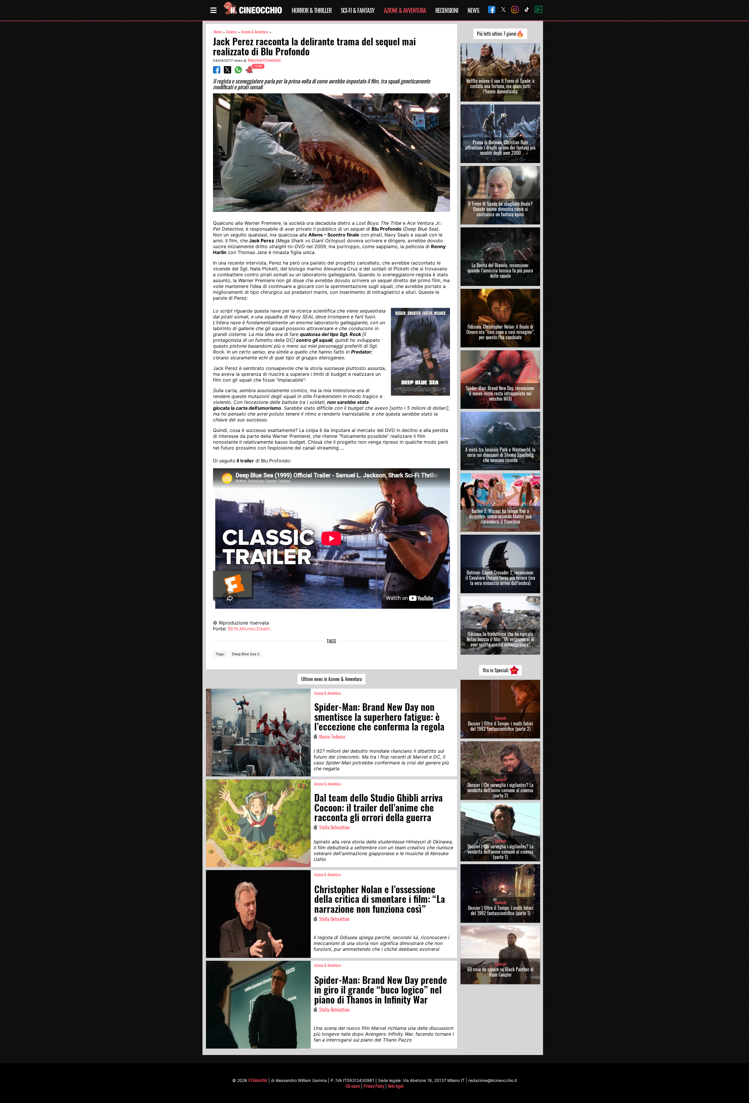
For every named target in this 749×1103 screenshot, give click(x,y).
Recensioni (446, 10)
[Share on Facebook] (216, 72)
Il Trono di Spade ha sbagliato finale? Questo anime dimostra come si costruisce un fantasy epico (500, 209)
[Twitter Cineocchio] (501, 10)
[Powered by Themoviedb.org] (536, 10)
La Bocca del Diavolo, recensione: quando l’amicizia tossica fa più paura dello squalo (500, 270)
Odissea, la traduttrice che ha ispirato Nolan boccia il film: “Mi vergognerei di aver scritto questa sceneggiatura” (500, 639)
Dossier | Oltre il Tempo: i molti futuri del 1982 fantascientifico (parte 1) (500, 910)
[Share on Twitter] (227, 72)
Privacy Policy (374, 1086)
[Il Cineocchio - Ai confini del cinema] (252, 10)
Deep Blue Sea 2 (245, 654)
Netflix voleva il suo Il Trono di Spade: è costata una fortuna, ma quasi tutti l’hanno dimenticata (500, 86)
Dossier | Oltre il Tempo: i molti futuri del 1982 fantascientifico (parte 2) (500, 726)
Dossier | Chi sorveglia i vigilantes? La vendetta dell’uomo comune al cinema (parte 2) (500, 790)
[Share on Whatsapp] (238, 72)
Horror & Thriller (311, 10)
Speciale (500, 718)
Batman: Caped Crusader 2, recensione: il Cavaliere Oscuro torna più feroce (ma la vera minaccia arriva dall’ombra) (500, 577)
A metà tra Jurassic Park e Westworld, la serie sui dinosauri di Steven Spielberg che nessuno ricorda (500, 455)
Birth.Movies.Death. (249, 629)
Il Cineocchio (257, 1080)
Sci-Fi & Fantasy (357, 10)
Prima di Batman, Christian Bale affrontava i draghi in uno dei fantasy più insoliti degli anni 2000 (500, 147)
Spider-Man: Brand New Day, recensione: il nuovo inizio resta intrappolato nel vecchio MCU (500, 393)
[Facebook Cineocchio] (489, 10)
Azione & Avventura (405, 10)
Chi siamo (353, 1086)
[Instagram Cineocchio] (513, 10)
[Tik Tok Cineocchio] (524, 10)
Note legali (395, 1086)
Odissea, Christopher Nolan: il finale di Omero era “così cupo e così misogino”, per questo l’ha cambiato (500, 332)
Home (217, 32)
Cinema (231, 32)
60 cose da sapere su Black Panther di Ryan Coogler (500, 972)
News (473, 10)
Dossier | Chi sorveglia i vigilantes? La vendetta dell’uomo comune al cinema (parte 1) (500, 851)
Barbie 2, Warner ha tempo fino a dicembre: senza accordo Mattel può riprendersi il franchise (500, 516)
